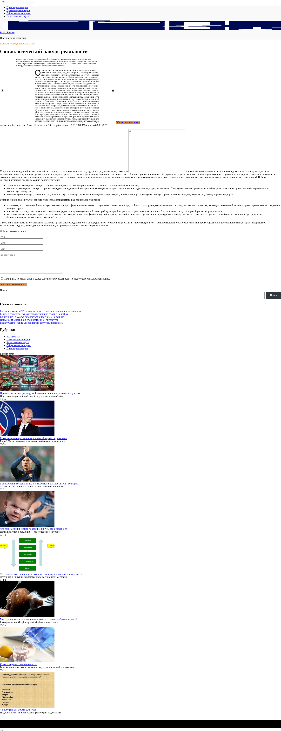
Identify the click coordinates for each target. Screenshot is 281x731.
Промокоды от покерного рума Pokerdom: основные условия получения (40, 393)
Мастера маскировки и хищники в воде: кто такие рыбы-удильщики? (38, 619)
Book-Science (7, 32)
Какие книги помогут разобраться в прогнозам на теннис (32, 316)
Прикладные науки (17, 7)
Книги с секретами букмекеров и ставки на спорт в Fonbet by (34, 314)
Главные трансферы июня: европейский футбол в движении (33, 438)
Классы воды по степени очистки (18, 664)
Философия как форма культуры (18, 709)
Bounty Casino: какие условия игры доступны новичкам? (31, 322)
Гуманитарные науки (18, 10)
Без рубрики (13, 336)
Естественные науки (18, 16)
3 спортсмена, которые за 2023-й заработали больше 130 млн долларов (39, 483)
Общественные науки (19, 13)
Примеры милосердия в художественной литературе (29, 319)
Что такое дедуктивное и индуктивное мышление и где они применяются (41, 574)
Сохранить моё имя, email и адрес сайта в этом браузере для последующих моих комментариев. (57, 278)
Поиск (3, 290)
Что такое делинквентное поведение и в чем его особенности (34, 528)
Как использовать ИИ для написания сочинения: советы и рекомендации (40, 311)
